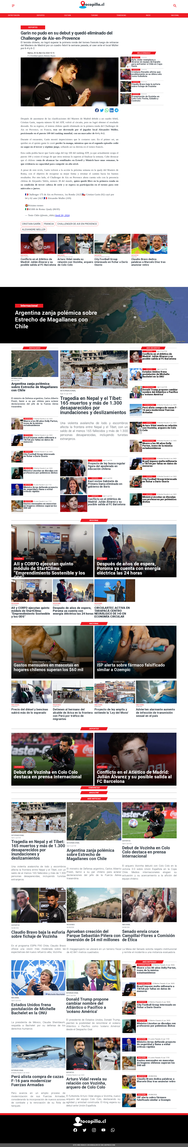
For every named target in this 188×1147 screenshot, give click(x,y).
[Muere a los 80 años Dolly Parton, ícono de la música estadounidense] (136, 446)
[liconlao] (136, 499)
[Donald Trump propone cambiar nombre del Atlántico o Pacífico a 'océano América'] (136, 392)
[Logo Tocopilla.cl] (94, 9)
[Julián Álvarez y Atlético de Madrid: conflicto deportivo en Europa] (136, 356)
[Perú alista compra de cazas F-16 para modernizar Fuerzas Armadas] (136, 410)
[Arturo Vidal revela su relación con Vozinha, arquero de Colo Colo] (136, 428)
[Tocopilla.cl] (13, 7)
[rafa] (125, 62)
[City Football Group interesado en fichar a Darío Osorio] (136, 481)
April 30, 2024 (62, 215)
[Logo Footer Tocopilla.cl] (93, 1126)
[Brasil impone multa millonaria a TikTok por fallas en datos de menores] (136, 464)
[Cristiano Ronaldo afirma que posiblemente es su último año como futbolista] (125, 74)
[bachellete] (136, 374)
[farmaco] (129, 1100)
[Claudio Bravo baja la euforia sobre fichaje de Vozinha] (125, 86)
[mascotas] (17, 506)
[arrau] (17, 490)
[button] (31, 223)
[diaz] (129, 1082)
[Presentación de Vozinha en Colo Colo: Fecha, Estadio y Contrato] (125, 98)
